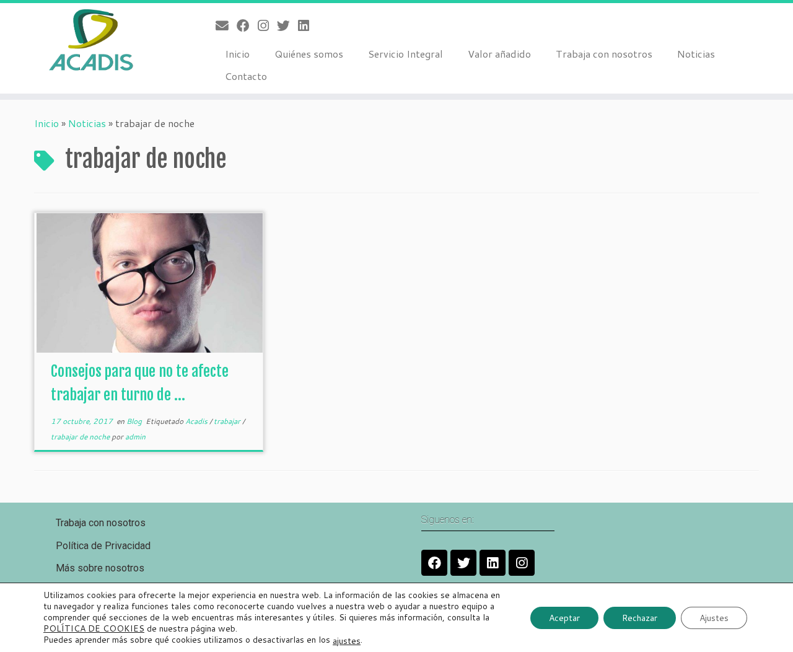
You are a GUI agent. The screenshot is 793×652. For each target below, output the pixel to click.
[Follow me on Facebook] (247, 25)
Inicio (237, 53)
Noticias (696, 53)
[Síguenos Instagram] (267, 25)
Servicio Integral (405, 53)
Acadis (197, 421)
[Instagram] (522, 563)
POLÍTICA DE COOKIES (93, 628)
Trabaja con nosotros (604, 53)
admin (135, 436)
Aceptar (564, 617)
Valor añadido (499, 53)
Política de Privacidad (103, 546)
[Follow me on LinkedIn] (307, 25)
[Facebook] (434, 563)
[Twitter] (463, 563)
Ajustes (714, 617)
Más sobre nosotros (100, 568)
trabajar (228, 421)
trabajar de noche (81, 436)
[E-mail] (226, 25)
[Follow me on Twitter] (287, 25)
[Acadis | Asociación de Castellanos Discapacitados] (91, 40)
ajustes (347, 640)
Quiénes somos (308, 53)
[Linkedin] (493, 563)
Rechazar (639, 617)
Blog (135, 421)
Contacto (246, 76)
